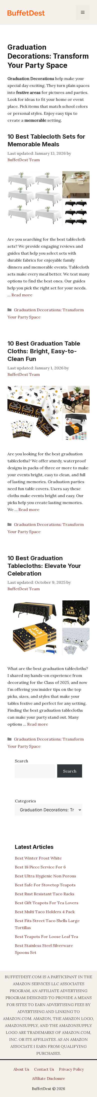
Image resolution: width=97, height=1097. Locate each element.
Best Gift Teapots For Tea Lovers (46, 902)
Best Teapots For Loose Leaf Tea (46, 936)
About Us (21, 1069)
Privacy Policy (71, 1069)
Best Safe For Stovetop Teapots (45, 884)
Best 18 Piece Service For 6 (40, 866)
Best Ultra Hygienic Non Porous (45, 875)
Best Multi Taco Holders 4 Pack (45, 911)
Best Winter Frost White (38, 858)
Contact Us (44, 1069)
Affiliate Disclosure (48, 1078)
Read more (21, 294)
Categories (25, 800)
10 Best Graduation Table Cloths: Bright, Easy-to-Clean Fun (43, 351)
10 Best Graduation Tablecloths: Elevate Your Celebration (44, 565)
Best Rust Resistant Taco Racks (44, 893)
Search (21, 760)
